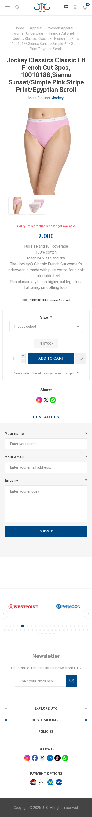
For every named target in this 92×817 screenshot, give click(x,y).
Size (44, 317)
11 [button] (47, 626)
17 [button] (70, 626)
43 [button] (87, 630)
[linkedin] (50, 758)
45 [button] (42, 633)
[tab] (46, 417)
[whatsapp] (65, 758)
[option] (17, 206)
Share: (46, 390)
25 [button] (16, 630)
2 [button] (10, 626)
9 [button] (39, 626)
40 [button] (75, 630)
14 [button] (58, 626)
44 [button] (38, 633)
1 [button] (6, 626)
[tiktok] (57, 758)
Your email (14, 457)
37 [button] (64, 630)
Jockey (58, 98)
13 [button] (54, 626)
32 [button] (44, 630)
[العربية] (66, 7)
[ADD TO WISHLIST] (80, 358)
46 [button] (46, 633)
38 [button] (67, 630)
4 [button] (18, 626)
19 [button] (78, 626)
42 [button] (83, 630)
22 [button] (5, 630)
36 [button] (60, 630)
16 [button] (66, 626)
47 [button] (50, 633)
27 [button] (24, 630)
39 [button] (71, 630)
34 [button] (52, 630)
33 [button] (48, 630)
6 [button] (27, 626)
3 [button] (14, 626)
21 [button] (86, 626)
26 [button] (20, 630)
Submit (46, 531)
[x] (42, 758)
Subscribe (71, 681)
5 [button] (22, 626)
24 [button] (12, 630)
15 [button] (62, 626)
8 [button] (35, 626)
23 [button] (9, 630)
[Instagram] (27, 758)
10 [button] (43, 626)
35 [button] (56, 630)
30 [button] (36, 630)
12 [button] (51, 626)
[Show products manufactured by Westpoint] (24, 607)
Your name (14, 433)
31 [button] (40, 630)
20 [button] (82, 626)
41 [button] (79, 630)
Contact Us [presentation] (46, 417)
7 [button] (31, 626)
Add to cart (51, 358)
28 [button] (28, 630)
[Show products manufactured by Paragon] (68, 607)
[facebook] (35, 758)
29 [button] (32, 630)
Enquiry (11, 480)
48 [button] (54, 633)
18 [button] (74, 626)
